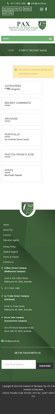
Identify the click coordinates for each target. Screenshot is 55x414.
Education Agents (11, 240)
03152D (27, 393)
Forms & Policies (11, 256)
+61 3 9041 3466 (18, 3)
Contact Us (8, 262)
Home (11, 50)
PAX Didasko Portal (12, 9)
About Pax (8, 229)
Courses (7, 235)
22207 (44, 393)
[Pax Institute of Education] (27, 26)
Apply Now (8, 13)
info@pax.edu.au (38, 3)
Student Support (10, 251)
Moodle (27, 9)
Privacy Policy (9, 246)
